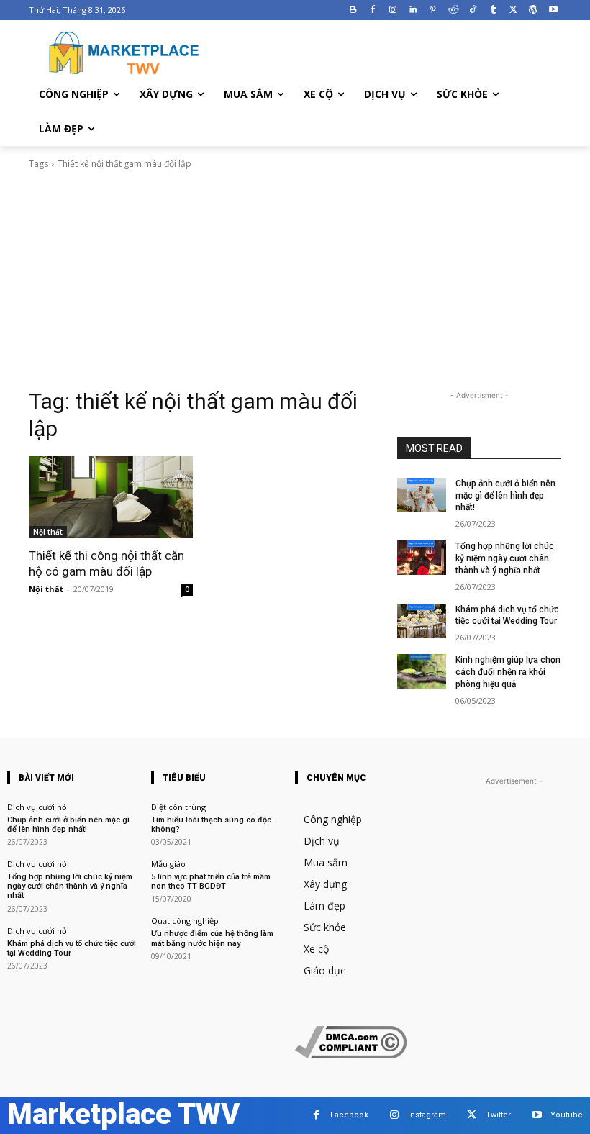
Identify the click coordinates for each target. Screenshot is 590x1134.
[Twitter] (513, 10)
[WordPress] (533, 10)
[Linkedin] (413, 10)
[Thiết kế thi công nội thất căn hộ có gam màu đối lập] (111, 497)
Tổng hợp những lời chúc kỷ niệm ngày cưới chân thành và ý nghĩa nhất (504, 558)
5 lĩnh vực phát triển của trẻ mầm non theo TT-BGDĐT (211, 881)
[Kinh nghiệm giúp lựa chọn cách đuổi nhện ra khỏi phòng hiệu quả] (421, 671)
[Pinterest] (433, 10)
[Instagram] (393, 10)
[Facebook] (373, 10)
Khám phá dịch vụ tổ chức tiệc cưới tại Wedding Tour (507, 615)
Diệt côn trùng (178, 807)
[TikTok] (473, 10)
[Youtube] (553, 10)
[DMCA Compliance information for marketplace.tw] (351, 1054)
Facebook (349, 1115)
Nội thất (48, 532)
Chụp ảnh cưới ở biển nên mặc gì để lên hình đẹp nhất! (505, 495)
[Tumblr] (493, 10)
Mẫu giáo (168, 864)
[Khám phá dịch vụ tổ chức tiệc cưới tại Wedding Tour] (421, 621)
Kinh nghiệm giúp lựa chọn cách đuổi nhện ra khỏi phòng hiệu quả (507, 672)
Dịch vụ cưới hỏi (38, 807)
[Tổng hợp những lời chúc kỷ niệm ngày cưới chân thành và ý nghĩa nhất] (421, 557)
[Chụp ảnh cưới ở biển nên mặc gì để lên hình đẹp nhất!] (421, 495)
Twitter (498, 1115)
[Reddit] (453, 10)
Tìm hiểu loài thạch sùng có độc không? (211, 824)
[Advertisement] (295, 279)
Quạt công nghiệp (185, 921)
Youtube (566, 1115)
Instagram (427, 1115)
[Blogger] (353, 10)
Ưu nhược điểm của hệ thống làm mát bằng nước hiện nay (212, 938)
